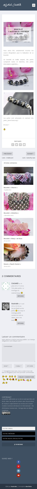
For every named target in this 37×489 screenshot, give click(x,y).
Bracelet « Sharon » (11, 187)
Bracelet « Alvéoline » (11, 213)
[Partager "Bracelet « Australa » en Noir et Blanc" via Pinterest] (20, 145)
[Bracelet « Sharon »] (18, 176)
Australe (14, 37)
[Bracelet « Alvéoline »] (18, 201)
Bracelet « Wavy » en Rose (13, 238)
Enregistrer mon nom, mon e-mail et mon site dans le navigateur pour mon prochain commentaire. (18, 371)
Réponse (21, 296)
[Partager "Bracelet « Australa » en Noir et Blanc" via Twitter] (16, 145)
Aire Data (29, 486)
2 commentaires (22, 39)
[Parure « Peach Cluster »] (18, 252)
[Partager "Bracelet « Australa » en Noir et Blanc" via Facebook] (13, 145)
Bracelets (13, 39)
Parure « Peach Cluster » (12, 264)
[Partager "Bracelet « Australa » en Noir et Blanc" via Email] (24, 145)
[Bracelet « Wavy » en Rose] (18, 227)
